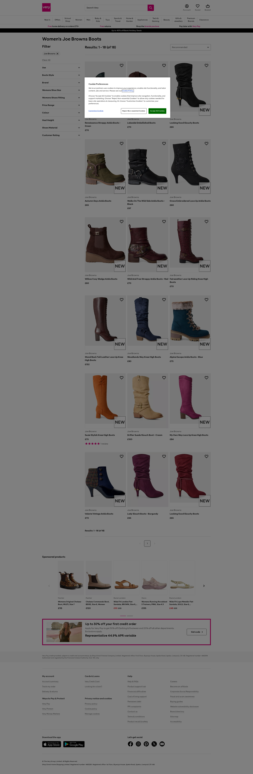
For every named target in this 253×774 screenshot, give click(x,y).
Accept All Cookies (157, 111)
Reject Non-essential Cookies (133, 111)
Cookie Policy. (128, 91)
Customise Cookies (96, 111)
